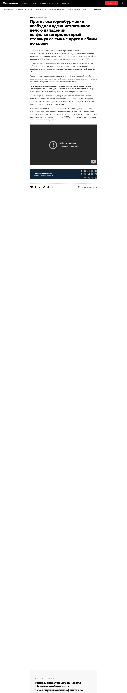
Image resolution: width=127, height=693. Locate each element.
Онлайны (42, 3)
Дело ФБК (86, 9)
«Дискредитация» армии (24, 9)
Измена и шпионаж (74, 9)
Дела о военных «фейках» (56, 9)
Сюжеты (33, 3)
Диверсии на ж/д (40, 9)
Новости (25, 3)
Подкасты (65, 3)
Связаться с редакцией (88, 187)
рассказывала (50, 63)
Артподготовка (8, 9)
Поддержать (111, 3)
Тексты (50, 3)
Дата (57, 3)
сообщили (57, 59)
